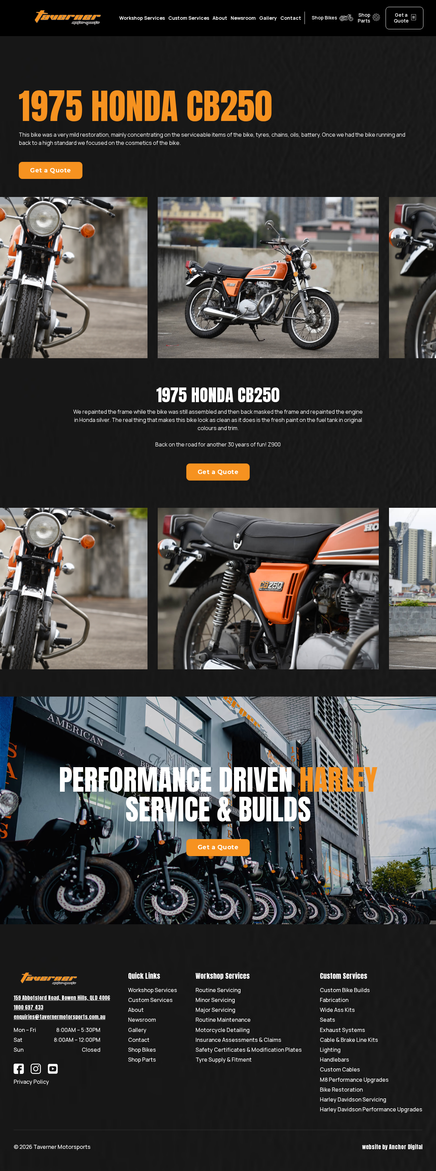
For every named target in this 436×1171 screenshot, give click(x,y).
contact (290, 18)
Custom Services (150, 1000)
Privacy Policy (31, 1082)
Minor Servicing (215, 1000)
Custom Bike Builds (345, 990)
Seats (327, 1020)
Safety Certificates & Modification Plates (249, 1050)
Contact (139, 1040)
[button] (142, 18)
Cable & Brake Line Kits (349, 1040)
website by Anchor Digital (392, 1147)
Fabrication (334, 1000)
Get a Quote (50, 170)
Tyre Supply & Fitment (224, 1059)
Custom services (188, 18)
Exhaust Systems (342, 1030)
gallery (268, 18)
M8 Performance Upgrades (354, 1080)
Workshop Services (152, 990)
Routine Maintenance (223, 1020)
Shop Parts (142, 1059)
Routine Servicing (218, 990)
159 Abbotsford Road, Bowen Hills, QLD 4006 (62, 998)
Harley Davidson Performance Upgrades (371, 1109)
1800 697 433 (28, 1007)
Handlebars (334, 1059)
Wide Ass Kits (337, 1010)
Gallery (137, 1030)
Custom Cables (340, 1069)
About (220, 18)
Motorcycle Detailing (223, 1030)
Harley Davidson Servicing (353, 1099)
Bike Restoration (341, 1089)
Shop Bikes (142, 1050)
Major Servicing (215, 1010)
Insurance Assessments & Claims (238, 1040)
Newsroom (243, 18)
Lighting (330, 1050)
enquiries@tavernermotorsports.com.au (59, 1017)
